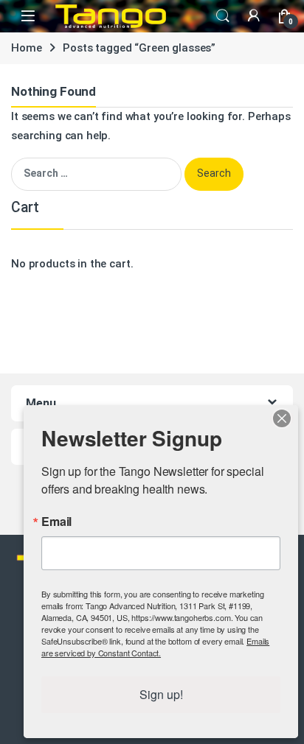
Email (56, 521)
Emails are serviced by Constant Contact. (155, 647)
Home (26, 48)
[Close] (282, 418)
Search (223, 16)
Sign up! (161, 694)
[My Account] (254, 15)
